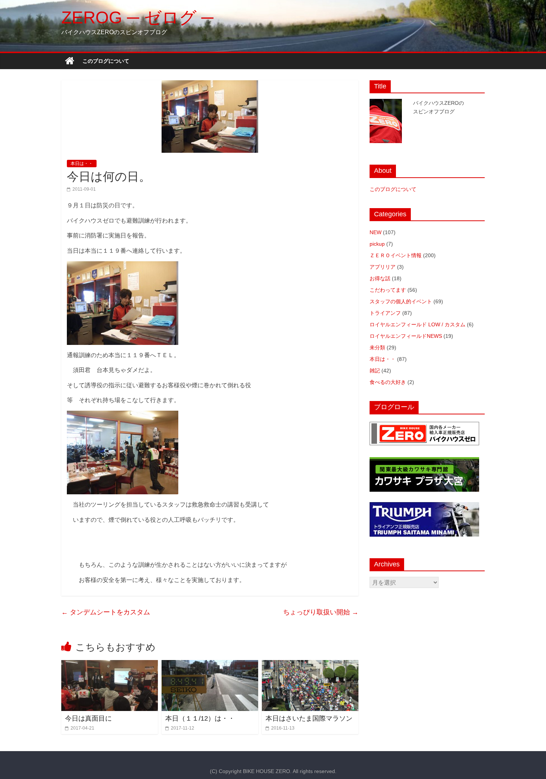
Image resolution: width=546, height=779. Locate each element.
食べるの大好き (388, 382)
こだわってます (388, 290)
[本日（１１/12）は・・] (210, 665)
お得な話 (380, 278)
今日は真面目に (88, 718)
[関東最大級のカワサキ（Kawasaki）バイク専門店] (424, 461)
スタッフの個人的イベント (401, 301)
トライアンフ (385, 313)
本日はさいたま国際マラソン (309, 718)
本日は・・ (82, 163)
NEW (375, 232)
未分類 (377, 347)
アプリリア (383, 267)
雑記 (375, 371)
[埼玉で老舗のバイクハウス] (424, 426)
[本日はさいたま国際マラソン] (310, 665)
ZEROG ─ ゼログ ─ (137, 17)
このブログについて (105, 61)
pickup (377, 244)
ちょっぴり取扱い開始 (320, 612)
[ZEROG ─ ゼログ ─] (69, 61)
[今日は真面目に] (109, 665)
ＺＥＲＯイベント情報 (396, 255)
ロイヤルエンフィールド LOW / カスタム (417, 324)
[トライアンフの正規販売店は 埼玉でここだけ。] (424, 506)
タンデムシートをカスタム (105, 612)
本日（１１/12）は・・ (200, 718)
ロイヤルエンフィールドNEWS (406, 336)
